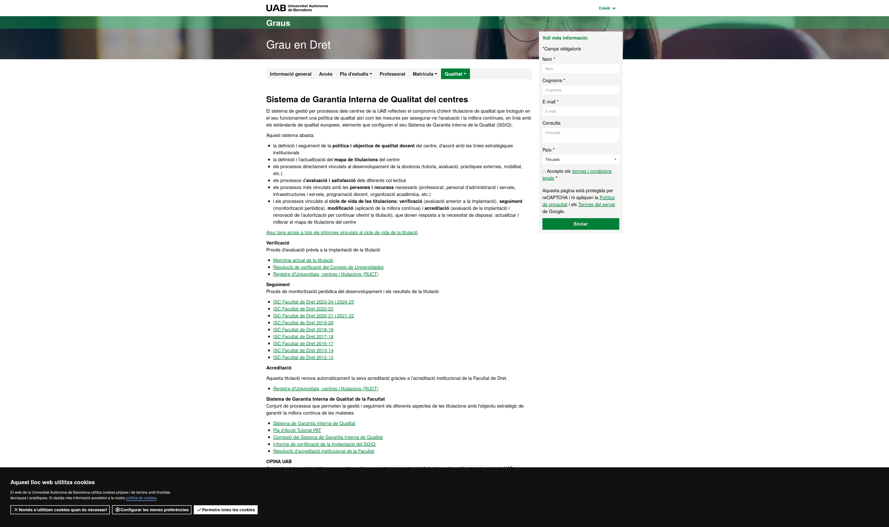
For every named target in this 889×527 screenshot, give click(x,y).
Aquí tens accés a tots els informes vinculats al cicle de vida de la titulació (342, 232)
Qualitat (453, 73)
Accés (325, 73)
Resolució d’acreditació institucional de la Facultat (323, 450)
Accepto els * (577, 174)
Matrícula (423, 73)
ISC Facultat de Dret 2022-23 (303, 308)
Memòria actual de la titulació (303, 260)
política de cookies (141, 497)
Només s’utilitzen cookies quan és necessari (63, 510)
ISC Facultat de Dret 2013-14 (303, 350)
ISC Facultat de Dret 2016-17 (303, 343)
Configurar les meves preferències (154, 510)
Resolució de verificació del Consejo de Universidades (328, 267)
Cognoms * (553, 80)
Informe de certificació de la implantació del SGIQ (324, 443)
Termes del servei (596, 204)
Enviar (581, 223)
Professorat (392, 73)
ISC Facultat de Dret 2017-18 (303, 336)
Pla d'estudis (354, 73)
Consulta (551, 122)
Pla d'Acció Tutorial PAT (297, 430)
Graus (278, 22)
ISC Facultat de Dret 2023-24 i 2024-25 (313, 301)
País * (548, 149)
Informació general (291, 73)
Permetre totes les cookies (228, 510)
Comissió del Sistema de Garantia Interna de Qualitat (328, 437)
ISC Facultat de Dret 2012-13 (303, 357)
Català (611, 8)
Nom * (548, 59)
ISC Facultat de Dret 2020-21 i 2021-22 (313, 315)
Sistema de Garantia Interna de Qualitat (314, 423)
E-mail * (550, 101)
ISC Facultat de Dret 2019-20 (303, 322)
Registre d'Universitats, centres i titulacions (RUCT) (326, 273)
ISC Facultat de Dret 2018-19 (303, 329)
